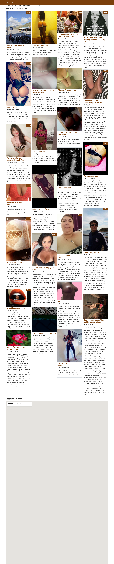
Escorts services (11, 5)
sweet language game (16, 308)
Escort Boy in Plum (91, 253)
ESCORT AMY (10, 2)
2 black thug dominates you (44, 333)
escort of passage (40, 46)
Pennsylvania (31, 5)
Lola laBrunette (64, 188)
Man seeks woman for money (16, 46)
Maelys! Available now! (67, 90)
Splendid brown (38, 152)
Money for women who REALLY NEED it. (16, 348)
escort (61, 301)
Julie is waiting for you (41, 209)
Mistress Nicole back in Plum (67, 364)
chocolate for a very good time (43, 269)
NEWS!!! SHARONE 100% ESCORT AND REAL (68, 36)
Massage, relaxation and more (17, 203)
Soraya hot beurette (15, 262)
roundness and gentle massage (67, 256)
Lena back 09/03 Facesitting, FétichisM (93, 102)
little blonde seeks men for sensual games (43, 91)
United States (22, 5)
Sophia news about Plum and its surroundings (94, 321)
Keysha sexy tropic (92, 176)
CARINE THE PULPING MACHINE (67, 133)
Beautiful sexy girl (14, 107)
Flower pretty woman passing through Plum (16, 159)
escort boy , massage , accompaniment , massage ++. (95, 39)
